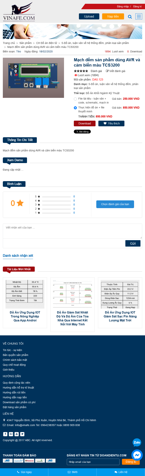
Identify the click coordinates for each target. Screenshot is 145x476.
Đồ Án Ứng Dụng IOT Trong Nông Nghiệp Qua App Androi (25, 316)
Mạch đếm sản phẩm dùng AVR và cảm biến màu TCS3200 (43, 46)
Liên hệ (123, 472)
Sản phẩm (25, 42)
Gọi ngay (26, 472)
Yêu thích (114, 123)
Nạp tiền (113, 16)
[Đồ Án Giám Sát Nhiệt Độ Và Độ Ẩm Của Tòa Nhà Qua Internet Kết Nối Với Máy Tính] (72, 294)
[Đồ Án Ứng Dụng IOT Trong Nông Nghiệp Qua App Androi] (24, 294)
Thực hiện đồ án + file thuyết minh (91, 109)
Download (85, 123)
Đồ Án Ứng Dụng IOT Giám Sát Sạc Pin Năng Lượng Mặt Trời (120, 316)
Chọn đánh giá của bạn (115, 204)
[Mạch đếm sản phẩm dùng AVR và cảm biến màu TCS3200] (80, 71)
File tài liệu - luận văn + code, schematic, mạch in (93, 100)
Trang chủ (9, 42)
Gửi (133, 243)
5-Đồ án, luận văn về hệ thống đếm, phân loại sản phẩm (95, 42)
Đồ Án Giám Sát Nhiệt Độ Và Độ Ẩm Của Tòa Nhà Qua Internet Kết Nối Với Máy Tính (72, 318)
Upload (89, 16)
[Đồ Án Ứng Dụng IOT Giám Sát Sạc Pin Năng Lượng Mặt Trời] (120, 294)
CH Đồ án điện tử (46, 42)
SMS (74, 472)
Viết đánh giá (117, 71)
